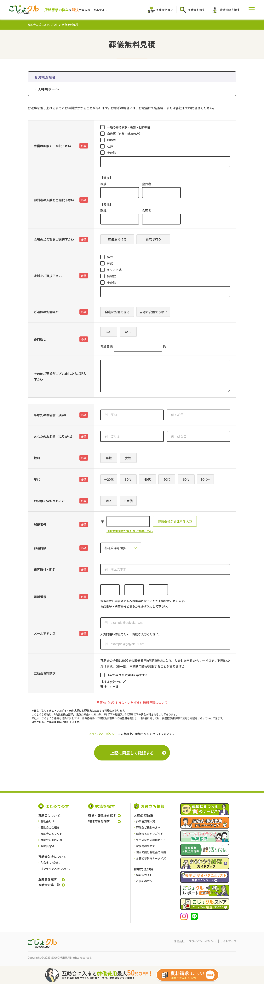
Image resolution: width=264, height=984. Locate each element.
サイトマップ (228, 941)
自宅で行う (153, 239)
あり (109, 331)
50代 (167, 479)
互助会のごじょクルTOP (43, 24)
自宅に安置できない (153, 312)
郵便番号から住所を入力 (175, 521)
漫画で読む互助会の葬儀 (151, 852)
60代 (186, 479)
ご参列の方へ (144, 881)
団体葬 (111, 140)
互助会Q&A (48, 846)
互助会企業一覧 (49, 884)
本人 (109, 500)
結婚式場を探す (99, 821)
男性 (109, 458)
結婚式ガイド (144, 875)
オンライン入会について (55, 868)
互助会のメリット (51, 834)
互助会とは (47, 821)
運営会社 (179, 941)
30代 (128, 479)
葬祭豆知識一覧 (145, 821)
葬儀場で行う (117, 239)
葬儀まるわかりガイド (149, 834)
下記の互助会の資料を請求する (127, 675)
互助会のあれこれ (51, 840)
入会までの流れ (50, 862)
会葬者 (146, 184)
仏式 (110, 257)
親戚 (103, 184)
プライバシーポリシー (103, 734)
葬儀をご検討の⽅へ (148, 827)
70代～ (205, 479)
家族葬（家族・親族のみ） (124, 133)
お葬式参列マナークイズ (151, 858)
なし (128, 331)
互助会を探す (47, 879)
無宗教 (111, 276)
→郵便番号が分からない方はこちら (129, 531)
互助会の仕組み (50, 827)
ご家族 (128, 500)
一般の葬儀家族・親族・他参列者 (129, 127)
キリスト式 (114, 270)
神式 (110, 263)
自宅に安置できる (117, 312)
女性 (128, 458)
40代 (147, 479)
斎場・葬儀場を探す (102, 815)
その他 (111, 152)
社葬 (110, 146)
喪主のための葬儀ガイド (151, 840)
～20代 (109, 479)
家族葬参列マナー (147, 846)
